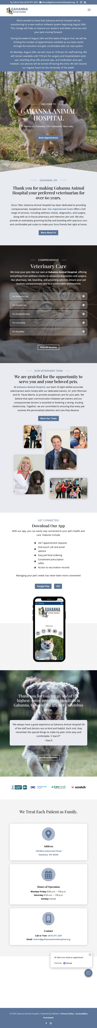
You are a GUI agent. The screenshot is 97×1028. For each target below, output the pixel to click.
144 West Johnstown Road (48, 851)
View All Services (48, 347)
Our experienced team (60, 208)
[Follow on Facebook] (46, 1023)
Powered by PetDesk (50, 1013)
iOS (58, 586)
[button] (88, 973)
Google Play (43, 586)
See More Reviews (48, 757)
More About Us (48, 232)
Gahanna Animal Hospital (62, 272)
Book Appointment (48, 137)
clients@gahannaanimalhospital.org (51, 939)
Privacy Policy (67, 1013)
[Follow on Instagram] (51, 1023)
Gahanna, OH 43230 (48, 854)
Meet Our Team (48, 418)
